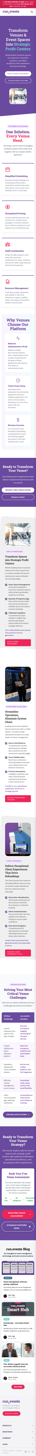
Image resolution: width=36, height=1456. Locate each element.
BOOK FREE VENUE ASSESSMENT (16, 1214)
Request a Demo (18, 497)
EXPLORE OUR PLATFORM (16, 1114)
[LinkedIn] (33, 1451)
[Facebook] (29, 1451)
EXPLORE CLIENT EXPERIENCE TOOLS (14, 953)
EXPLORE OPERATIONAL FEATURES (16, 799)
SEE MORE (18, 1387)
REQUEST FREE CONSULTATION (18, 490)
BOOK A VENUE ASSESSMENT (18, 74)
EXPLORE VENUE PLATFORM (18, 81)
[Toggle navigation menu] (32, 12)
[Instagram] (25, 1451)
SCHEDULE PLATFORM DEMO (17, 1226)
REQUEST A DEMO (11, 1414)
